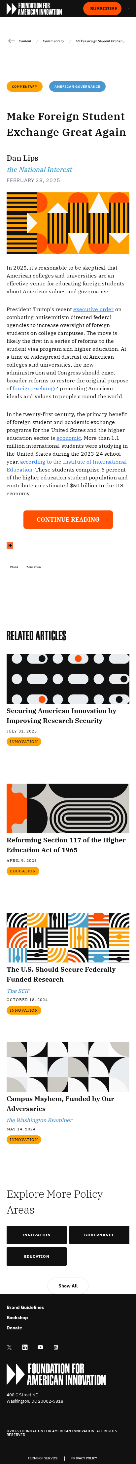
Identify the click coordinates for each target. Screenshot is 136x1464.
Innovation (36, 1234)
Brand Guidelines (25, 1307)
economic (68, 438)
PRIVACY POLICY (84, 1458)
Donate (14, 1328)
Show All (68, 1286)
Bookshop (17, 1317)
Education (37, 1256)
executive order (93, 309)
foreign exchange (35, 388)
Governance (99, 1234)
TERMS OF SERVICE (43, 1458)
